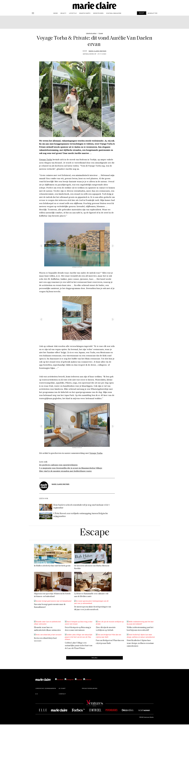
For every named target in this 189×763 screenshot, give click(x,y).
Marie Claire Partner (97, 51)
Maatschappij (84, 13)
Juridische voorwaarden (45, 688)
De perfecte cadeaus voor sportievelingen (58, 464)
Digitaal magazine (113, 13)
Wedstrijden (98, 13)
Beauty (63, 13)
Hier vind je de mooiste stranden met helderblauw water (65, 471)
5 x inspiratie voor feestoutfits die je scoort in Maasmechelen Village (70, 468)
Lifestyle (73, 13)
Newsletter (152, 13)
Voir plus (94, 657)
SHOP (141, 13)
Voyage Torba (45, 159)
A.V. (36, 694)
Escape (94, 533)
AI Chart (62, 688)
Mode (55, 13)
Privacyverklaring (89, 688)
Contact (62, 694)
